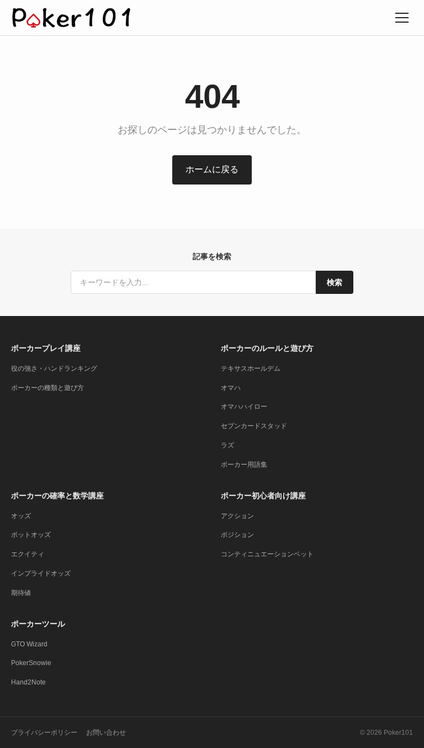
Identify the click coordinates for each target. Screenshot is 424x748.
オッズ (21, 516)
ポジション (237, 535)
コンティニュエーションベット (267, 554)
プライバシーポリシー (44, 732)
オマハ (231, 388)
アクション (237, 516)
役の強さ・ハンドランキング (54, 368)
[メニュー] (402, 18)
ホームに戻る (212, 169)
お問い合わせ (106, 732)
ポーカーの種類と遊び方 (47, 388)
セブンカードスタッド (254, 426)
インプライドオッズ (41, 573)
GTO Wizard (29, 644)
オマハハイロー (244, 406)
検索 (334, 282)
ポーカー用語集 (244, 464)
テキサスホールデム (250, 368)
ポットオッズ (31, 535)
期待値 (21, 593)
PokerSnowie (31, 663)
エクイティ (27, 554)
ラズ (227, 445)
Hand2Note (28, 682)
